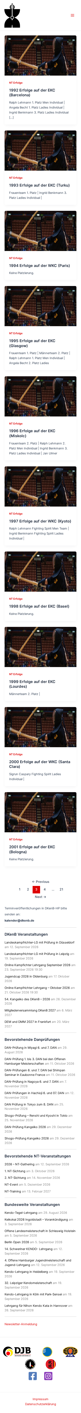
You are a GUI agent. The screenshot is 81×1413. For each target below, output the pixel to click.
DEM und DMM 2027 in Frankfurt (28, 1022)
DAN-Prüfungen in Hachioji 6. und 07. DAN (34, 1093)
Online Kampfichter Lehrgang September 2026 (37, 965)
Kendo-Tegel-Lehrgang (21, 1213)
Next (40, 897)
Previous (40, 882)
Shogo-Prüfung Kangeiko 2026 (27, 1138)
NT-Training (13, 1191)
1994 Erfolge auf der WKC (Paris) (39, 265)
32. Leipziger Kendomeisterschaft (28, 1283)
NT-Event (11, 1184)
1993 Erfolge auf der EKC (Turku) (39, 185)
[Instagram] (48, 1376)
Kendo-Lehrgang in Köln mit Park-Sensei (33, 1294)
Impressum (40, 1399)
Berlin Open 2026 (17, 1242)
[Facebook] (32, 1376)
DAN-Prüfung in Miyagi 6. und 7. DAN (31, 1048)
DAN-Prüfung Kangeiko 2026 (25, 1127)
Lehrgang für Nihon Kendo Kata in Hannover (36, 1306)
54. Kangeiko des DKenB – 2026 (27, 999)
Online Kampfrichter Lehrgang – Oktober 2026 (37, 988)
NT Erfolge (16, 82)
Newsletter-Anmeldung (21, 1324)
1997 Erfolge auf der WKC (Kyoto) (40, 521)
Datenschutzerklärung (40, 1404)
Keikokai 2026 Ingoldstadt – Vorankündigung (36, 1219)
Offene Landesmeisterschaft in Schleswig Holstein (40, 1231)
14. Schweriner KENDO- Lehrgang (29, 1249)
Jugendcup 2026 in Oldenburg (26, 976)
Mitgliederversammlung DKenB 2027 (30, 1010)
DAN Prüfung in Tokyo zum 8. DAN (29, 1104)
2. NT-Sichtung (15, 1178)
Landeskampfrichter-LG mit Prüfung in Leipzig (37, 954)
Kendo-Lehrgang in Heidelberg (26, 1272)
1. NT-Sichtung (15, 1171)
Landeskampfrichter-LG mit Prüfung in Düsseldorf (39, 942)
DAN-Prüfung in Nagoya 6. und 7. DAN (32, 1082)
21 (61, 889)
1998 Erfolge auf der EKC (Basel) (39, 606)
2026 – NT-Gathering (19, 1164)
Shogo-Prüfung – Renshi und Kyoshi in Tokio (36, 1115)
